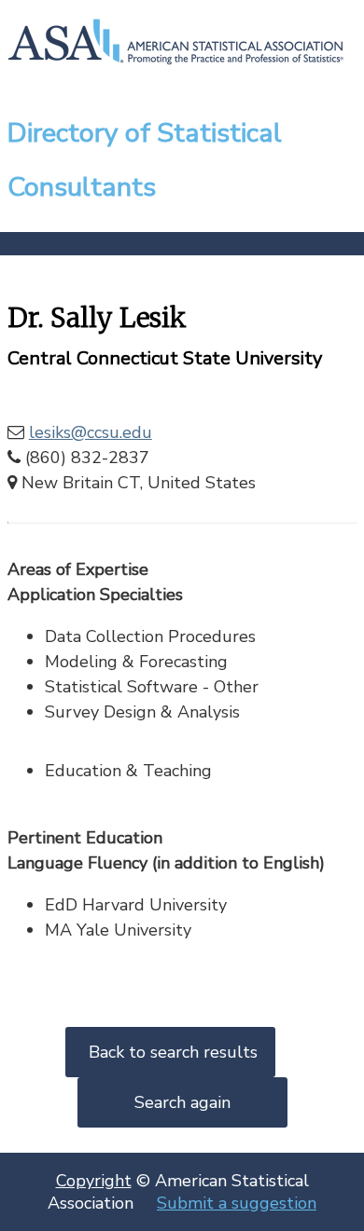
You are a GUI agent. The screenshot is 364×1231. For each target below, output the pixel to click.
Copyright (94, 1180)
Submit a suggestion (236, 1203)
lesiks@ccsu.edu (90, 432)
